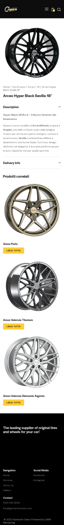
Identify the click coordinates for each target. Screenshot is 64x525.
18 (38, 87)
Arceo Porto (10, 244)
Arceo (31, 87)
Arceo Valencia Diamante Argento (24, 396)
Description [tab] (11, 107)
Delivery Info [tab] (11, 163)
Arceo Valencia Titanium (18, 320)
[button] (46, 9)
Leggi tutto (14, 250)
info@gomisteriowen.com (17, 508)
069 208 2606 (11, 502)
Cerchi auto (18, 87)
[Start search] (59, 9)
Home (6, 87)
